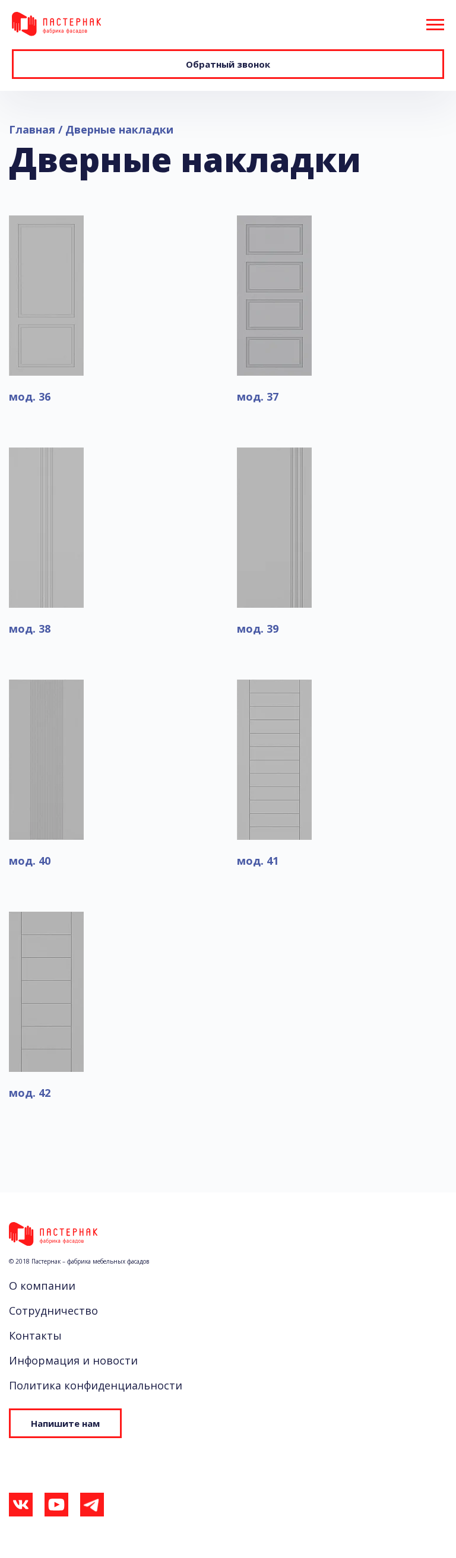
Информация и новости (73, 1360)
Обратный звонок (228, 64)
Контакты (35, 1335)
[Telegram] (92, 1507)
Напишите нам (65, 1423)
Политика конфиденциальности (95, 1385)
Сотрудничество (53, 1310)
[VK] (21, 1507)
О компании (42, 1285)
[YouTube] (56, 1507)
